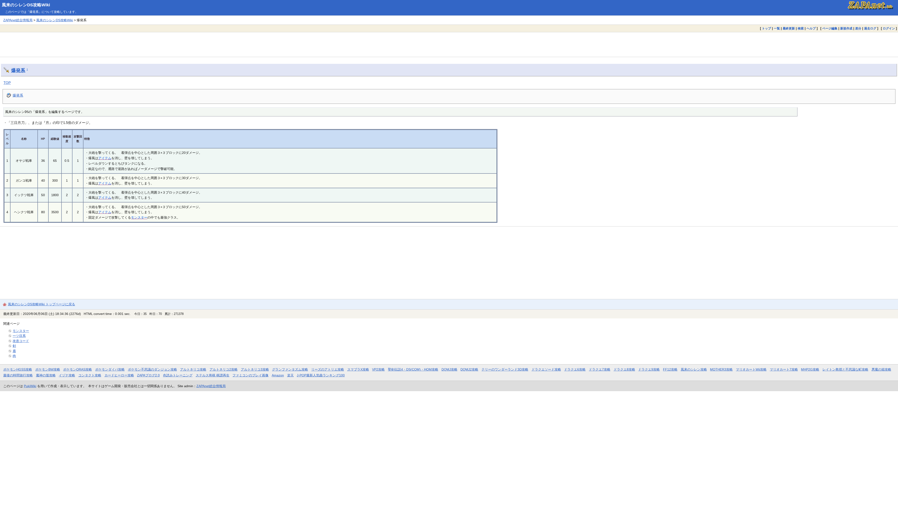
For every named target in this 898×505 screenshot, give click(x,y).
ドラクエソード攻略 (546, 369)
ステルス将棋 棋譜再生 (212, 375)
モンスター (139, 217)
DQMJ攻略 (449, 369)
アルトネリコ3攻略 (255, 369)
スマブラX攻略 (358, 369)
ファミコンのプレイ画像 (250, 375)
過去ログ (870, 28)
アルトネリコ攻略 (193, 369)
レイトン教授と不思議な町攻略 (845, 369)
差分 (858, 28)
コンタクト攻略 (89, 375)
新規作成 (846, 28)
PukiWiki (30, 386)
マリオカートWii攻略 (751, 369)
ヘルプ (811, 28)
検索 (801, 28)
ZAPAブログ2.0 (148, 375)
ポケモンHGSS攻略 (17, 369)
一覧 (777, 28)
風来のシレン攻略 (694, 369)
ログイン (889, 28)
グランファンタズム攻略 (290, 369)
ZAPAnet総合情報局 (18, 20)
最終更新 (789, 28)
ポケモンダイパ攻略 (110, 369)
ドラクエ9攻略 (649, 369)
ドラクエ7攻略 (599, 369)
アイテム (104, 158)
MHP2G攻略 (810, 369)
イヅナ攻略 (67, 375)
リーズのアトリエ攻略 (327, 369)
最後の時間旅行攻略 (18, 375)
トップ (766, 28)
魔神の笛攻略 (46, 375)
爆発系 (18, 70)
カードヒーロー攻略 (119, 375)
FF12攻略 (670, 369)
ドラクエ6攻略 (575, 369)
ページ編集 (829, 28)
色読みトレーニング (177, 375)
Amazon (278, 375)
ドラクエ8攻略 (624, 369)
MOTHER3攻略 (721, 369)
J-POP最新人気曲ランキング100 (321, 375)
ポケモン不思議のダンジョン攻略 (152, 369)
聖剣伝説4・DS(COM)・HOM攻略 (413, 369)
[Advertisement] (449, 44)
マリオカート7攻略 (784, 369)
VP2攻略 (378, 369)
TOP (7, 83)
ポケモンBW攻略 (47, 369)
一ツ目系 (19, 336)
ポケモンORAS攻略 (77, 369)
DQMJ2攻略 (469, 369)
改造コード (21, 341)
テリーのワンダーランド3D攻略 (505, 369)
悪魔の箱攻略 (881, 369)
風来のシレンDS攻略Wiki (26, 5)
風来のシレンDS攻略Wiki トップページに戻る (41, 304)
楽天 (290, 375)
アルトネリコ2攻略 (224, 369)
